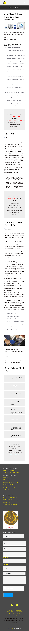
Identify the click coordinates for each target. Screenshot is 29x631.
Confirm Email (6, 564)
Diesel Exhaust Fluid (8, 484)
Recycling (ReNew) (8, 481)
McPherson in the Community (11, 500)
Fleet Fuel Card (7, 486)
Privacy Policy (7, 506)
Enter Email (5, 557)
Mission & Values (7, 502)
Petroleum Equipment (9, 487)
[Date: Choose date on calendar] (4, 539)
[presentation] (13, 588)
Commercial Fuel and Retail (10, 482)
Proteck (5, 477)
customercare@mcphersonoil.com (16, 120)
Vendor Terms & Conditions (10, 504)
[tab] (14, 378)
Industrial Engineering (9, 470)
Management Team (8, 499)
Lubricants (6, 479)
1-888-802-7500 (16, 116)
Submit (8, 594)
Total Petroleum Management (11, 472)
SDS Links (6, 489)
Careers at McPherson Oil (10, 497)
